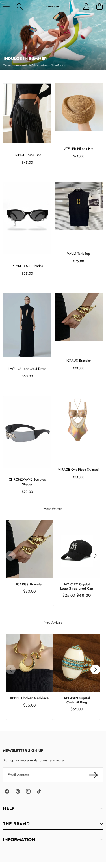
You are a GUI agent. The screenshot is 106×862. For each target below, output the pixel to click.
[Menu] (6, 6)
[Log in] (86, 6)
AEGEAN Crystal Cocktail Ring (77, 700)
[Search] (19, 6)
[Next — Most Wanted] (95, 556)
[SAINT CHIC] (53, 6)
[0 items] (99, 6)
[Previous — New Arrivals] (11, 669)
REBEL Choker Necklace (29, 698)
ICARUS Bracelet (29, 584)
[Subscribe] (93, 775)
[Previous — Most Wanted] (11, 556)
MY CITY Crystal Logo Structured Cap (76, 586)
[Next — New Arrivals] (95, 669)
